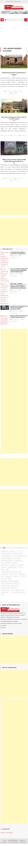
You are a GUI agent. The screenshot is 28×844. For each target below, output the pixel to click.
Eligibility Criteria (18, 560)
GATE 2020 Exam (20, 565)
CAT (21, 551)
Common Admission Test (6, 556)
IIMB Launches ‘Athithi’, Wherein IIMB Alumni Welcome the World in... (14, 160)
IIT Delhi (3, 578)
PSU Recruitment (5, 592)
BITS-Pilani (12, 551)
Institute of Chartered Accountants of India (10, 583)
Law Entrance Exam (5, 590)
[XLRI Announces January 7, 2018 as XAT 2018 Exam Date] (5, 259)
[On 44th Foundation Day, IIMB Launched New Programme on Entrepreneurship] (5, 275)
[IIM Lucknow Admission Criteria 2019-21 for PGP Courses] (14, 106)
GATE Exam (3, 567)
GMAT (7, 569)
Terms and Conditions (13, 842)
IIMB (2, 576)
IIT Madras (9, 578)
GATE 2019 (15, 562)
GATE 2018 (8, 562)
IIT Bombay (22, 576)
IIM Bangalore (8, 576)
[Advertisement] (14, 33)
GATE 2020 (13, 565)
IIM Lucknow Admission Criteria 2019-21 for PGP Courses (14, 118)
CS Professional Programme (7, 560)
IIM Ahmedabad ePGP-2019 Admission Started (14, 73)
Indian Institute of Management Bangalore (10, 581)
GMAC (2, 569)
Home (4, 840)
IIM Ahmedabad (22, 574)
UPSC (2, 594)
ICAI (20, 572)
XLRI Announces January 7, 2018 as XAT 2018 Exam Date (18, 253)
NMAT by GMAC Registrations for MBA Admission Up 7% (18, 316)
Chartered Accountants (17, 553)
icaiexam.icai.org (4, 574)
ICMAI (11, 574)
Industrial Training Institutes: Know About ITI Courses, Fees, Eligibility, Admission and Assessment (18, 286)
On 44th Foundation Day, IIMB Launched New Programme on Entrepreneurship (18, 270)
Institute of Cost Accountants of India (9, 588)
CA (17, 551)
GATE (2, 562)
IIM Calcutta (15, 576)
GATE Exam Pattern (12, 567)
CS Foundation (17, 558)
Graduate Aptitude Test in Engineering (9, 572)
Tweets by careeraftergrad (7, 832)
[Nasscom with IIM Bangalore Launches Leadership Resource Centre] (5, 307)
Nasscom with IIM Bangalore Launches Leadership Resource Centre (18, 307)
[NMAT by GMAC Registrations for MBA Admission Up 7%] (5, 320)
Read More (3, 627)
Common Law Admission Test (20, 556)
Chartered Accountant (5, 553)
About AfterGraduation (13, 840)
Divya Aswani (15, 135)
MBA (13, 590)
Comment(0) (14, 93)
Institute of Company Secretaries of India (9, 585)
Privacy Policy (23, 842)
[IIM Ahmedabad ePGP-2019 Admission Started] (14, 61)
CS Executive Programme (6, 558)
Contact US (4, 842)
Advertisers (22, 840)
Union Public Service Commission (18, 592)
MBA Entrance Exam (20, 590)
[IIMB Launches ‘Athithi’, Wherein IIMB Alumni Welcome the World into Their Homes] (14, 148)
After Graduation (19, 91)
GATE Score (20, 567)
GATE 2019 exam (4, 565)
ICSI (15, 574)
